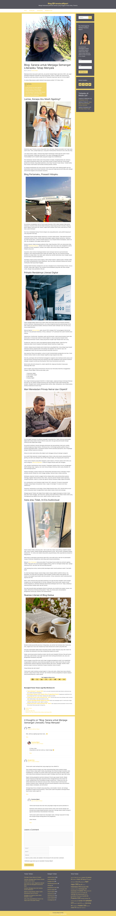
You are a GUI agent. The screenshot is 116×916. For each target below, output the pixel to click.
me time (27, 709)
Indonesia (76, 887)
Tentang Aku (31, 10)
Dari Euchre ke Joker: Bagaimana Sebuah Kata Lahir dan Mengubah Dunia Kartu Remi (34, 884)
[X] (37, 679)
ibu (80, 884)
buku (79, 879)
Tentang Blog (40, 10)
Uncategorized (51, 899)
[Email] (59, 679)
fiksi (73, 881)
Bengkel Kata (31, 760)
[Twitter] (89, 84)
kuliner (82, 891)
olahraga (74, 894)
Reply (27, 737)
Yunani (83, 907)
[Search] (90, 17)
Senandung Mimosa (33, 245)
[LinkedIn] (86, 84)
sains (75, 903)
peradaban (74, 896)
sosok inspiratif (51, 897)
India (84, 884)
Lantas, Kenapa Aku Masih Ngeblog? (34, 87)
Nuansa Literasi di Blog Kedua (32, 95)
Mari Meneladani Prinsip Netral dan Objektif (35, 92)
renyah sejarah (51, 891)
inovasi (84, 887)
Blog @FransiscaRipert (58, 3)
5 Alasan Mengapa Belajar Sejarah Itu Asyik (38, 700)
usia (88, 905)
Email (80, 65)
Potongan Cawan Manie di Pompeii (32, 877)
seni (80, 903)
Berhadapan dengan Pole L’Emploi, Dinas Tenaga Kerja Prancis (43, 694)
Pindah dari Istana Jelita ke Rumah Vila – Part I (39, 697)
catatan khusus (29, 708)
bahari (84, 877)
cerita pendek (51, 879)
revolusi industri (85, 898)
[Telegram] (55, 679)
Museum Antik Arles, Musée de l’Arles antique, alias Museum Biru (39, 712)
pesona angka (51, 889)
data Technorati (32, 562)
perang (80, 896)
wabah (73, 907)
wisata (79, 907)
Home (25, 10)
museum (79, 892)
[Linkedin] (42, 679)
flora (78, 882)
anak (72, 877)
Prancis (75, 898)
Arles (76, 877)
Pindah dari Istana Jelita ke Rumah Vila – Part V (39, 703)
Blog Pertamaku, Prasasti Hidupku (33, 89)
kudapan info (51, 881)
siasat (83, 903)
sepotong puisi (51, 895)
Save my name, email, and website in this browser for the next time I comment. (44, 857)
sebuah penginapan (37, 462)
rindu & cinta (74, 900)
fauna (85, 879)
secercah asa (51, 893)
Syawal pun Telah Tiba (30, 710)
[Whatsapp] (50, 679)
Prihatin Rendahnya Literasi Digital (33, 90)
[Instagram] (83, 84)
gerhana (82, 881)
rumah (81, 901)
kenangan (83, 889)
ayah (80, 877)
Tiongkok (75, 905)
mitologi (49, 885)
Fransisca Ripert (35, 742)
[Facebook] (33, 679)
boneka (75, 879)
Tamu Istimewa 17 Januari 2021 (35, 691)
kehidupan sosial (75, 888)
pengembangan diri (82, 894)
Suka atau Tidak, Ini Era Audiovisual (34, 93)
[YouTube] (80, 84)
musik (84, 892)
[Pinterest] (46, 679)
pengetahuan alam (52, 887)
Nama (80, 59)
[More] (64, 679)
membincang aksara (52, 883)
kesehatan (75, 891)
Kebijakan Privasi (48, 10)
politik (85, 896)
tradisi (82, 905)
